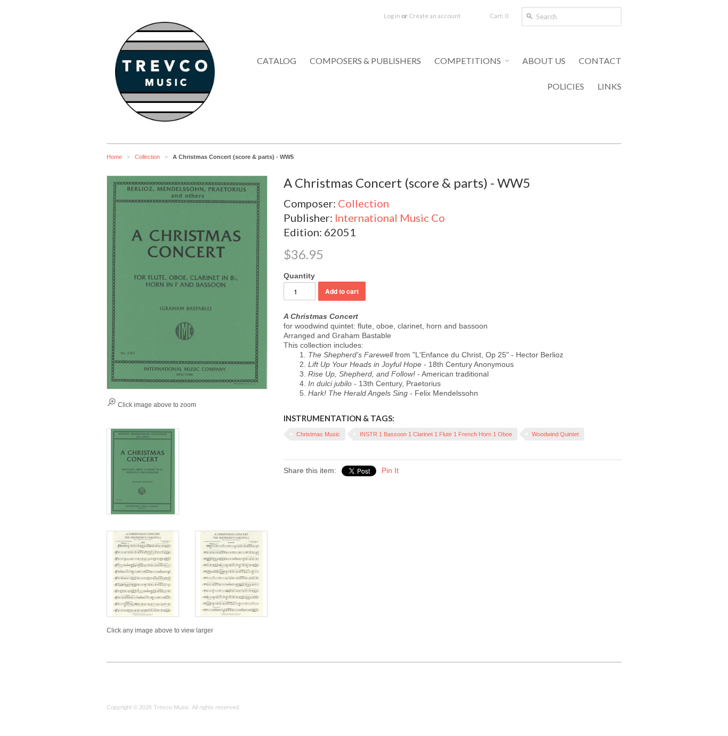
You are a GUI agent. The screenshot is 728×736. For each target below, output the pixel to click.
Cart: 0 (499, 16)
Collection (147, 157)
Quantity (299, 275)
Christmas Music (318, 434)
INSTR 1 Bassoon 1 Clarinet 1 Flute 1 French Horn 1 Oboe (436, 434)
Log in (392, 16)
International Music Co (390, 217)
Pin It (390, 470)
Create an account (434, 16)
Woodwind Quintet (555, 434)
